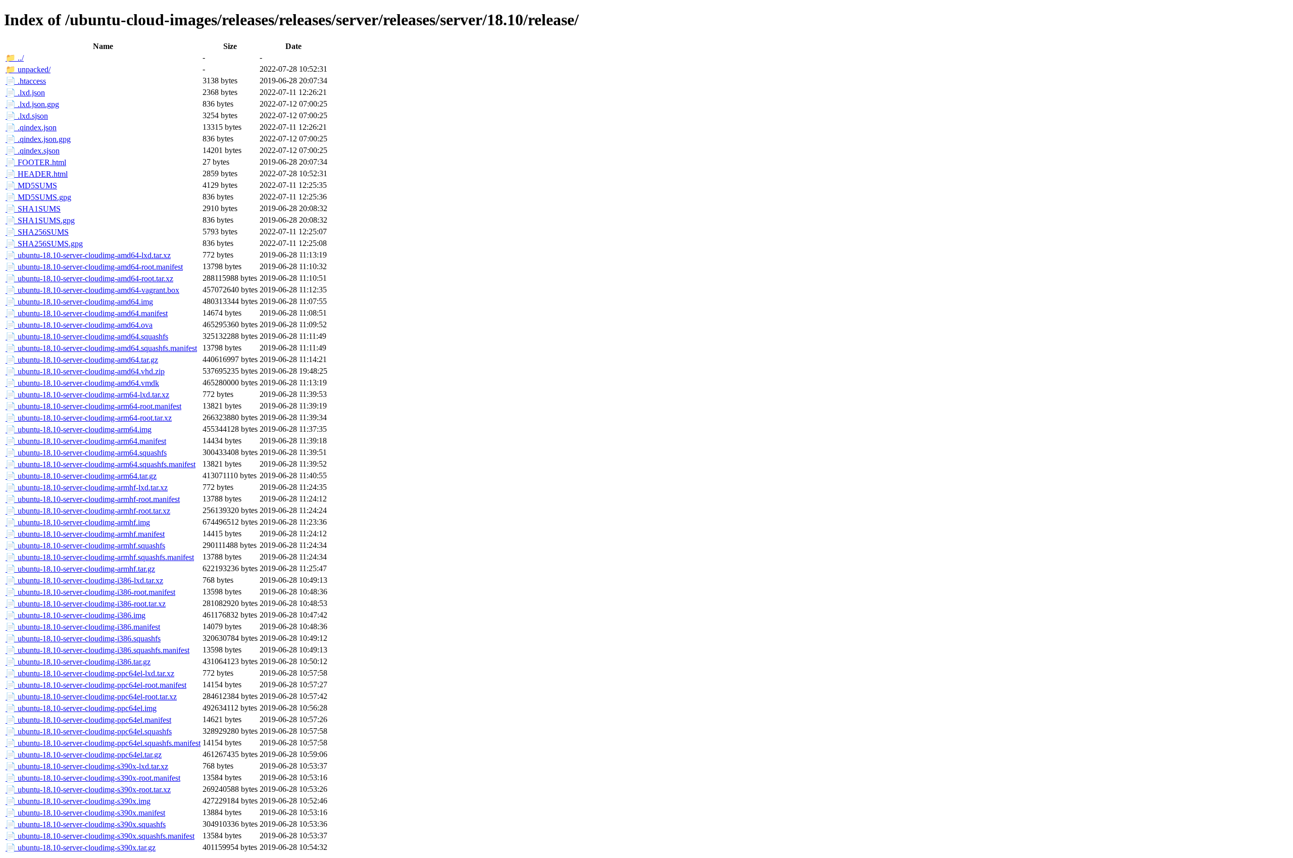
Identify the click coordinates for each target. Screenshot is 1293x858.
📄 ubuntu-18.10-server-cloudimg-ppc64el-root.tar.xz (91, 696)
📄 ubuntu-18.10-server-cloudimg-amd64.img (79, 301)
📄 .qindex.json (31, 127)
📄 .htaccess (26, 81)
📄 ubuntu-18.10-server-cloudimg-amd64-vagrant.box (92, 290)
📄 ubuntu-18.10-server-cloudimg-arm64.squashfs (86, 452)
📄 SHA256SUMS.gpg (44, 243)
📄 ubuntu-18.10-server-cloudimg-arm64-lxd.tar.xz (87, 394)
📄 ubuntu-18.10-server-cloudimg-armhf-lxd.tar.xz (87, 487)
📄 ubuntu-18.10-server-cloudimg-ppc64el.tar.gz (84, 754)
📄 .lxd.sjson (27, 116)
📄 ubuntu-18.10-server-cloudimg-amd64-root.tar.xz (89, 278)
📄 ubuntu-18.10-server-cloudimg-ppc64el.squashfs (89, 731)
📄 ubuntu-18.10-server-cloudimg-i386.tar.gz (78, 662)
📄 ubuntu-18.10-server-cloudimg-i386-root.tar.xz (86, 603)
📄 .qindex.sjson (33, 150)
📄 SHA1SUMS (33, 209)
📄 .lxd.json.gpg (32, 104)
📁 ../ (15, 58)
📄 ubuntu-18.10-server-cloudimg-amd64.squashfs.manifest (101, 348)
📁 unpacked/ (28, 69)
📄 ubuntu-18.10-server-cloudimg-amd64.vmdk (82, 383)
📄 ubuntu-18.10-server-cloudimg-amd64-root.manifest (94, 267)
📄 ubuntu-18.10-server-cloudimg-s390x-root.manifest (93, 778)
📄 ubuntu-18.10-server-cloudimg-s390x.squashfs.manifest (100, 836)
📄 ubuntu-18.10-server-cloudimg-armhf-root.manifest (93, 499)
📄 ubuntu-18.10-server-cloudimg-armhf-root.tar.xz (88, 511)
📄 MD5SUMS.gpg (38, 197)
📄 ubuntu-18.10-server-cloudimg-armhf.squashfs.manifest (100, 557)
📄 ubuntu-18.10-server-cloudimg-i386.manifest (83, 627)
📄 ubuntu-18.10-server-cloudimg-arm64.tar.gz (81, 476)
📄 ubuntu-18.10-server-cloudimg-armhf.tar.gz (80, 569)
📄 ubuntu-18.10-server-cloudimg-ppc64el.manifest (88, 720)
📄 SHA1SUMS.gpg (40, 220)
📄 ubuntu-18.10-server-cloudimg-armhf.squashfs (85, 545)
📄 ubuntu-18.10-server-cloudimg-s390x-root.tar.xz (88, 789)
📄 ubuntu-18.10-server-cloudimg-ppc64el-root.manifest (96, 685)
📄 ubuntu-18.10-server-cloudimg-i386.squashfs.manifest (97, 650)
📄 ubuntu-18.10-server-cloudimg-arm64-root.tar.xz (89, 418)
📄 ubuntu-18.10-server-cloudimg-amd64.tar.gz (82, 360)
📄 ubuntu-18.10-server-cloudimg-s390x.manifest (85, 813)
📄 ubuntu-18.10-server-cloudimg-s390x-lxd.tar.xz (87, 766)
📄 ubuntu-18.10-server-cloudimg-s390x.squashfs (86, 824)
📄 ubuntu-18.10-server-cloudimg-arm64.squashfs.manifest (100, 464)
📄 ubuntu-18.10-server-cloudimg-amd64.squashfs (87, 336)
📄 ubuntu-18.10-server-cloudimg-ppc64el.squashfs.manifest (103, 743)
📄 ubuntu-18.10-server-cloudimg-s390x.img (78, 801)
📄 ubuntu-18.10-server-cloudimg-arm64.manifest (86, 441)
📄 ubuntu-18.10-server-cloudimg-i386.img (75, 615)
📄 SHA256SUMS (37, 232)
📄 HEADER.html (37, 174)
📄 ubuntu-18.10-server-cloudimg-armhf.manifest (85, 534)
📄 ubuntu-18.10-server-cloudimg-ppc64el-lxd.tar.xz (90, 673)
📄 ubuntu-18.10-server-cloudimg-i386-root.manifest (90, 592)
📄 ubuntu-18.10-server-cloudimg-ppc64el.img (81, 708)
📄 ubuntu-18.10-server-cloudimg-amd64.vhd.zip (85, 371)
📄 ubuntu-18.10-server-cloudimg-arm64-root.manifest (93, 406)
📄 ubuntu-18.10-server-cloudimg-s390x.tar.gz (81, 847)
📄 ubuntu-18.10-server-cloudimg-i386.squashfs (83, 638)
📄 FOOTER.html (36, 162)
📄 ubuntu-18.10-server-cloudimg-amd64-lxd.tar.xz (88, 255)
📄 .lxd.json (25, 92)
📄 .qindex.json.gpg (38, 139)
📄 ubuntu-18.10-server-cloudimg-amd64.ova (79, 325)
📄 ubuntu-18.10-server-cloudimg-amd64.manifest (87, 313)
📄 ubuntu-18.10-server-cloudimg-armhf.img (78, 522)
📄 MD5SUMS (31, 185)
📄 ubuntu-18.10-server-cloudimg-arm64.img (79, 429)
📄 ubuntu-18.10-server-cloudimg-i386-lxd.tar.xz (84, 580)
